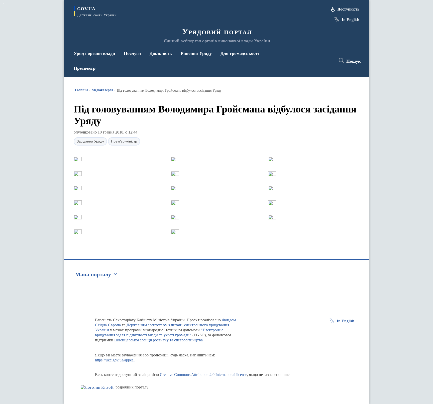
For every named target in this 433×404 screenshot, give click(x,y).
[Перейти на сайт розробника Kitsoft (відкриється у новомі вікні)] (97, 387)
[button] (78, 159)
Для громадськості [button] (240, 53)
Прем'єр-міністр (124, 141)
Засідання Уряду (90, 141)
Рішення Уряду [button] (196, 53)
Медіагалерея (102, 90)
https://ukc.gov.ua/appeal (115, 360)
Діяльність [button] (161, 53)
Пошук (353, 61)
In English (350, 20)
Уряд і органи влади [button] (94, 53)
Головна (81, 90)
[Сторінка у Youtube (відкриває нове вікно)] (327, 61)
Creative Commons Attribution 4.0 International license (203, 374)
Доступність (348, 9)
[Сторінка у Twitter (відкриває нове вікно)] (318, 61)
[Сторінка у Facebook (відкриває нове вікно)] (308, 61)
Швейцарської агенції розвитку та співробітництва (158, 340)
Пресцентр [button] (84, 68)
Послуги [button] (132, 53)
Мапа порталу (93, 274)
